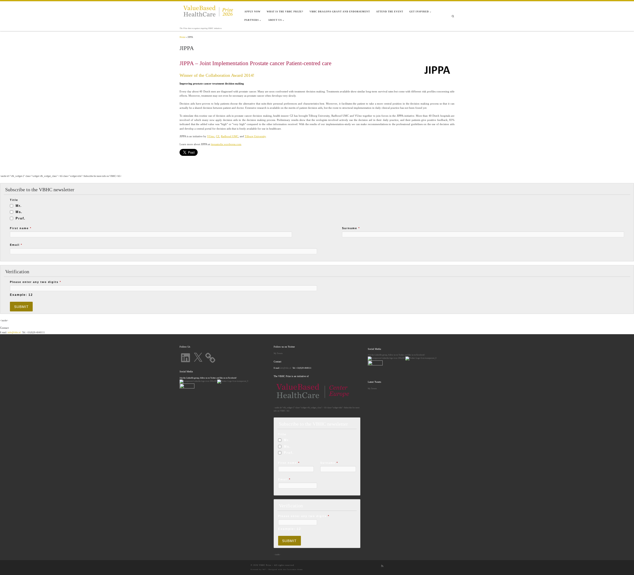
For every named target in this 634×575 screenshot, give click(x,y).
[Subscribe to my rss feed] (382, 566)
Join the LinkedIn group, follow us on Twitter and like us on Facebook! (396, 355)
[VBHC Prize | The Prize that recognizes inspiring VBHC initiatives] (208, 14)
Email (16, 244)
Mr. (19, 206)
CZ (217, 136)
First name (20, 228)
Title (14, 199)
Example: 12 (21, 294)
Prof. (21, 218)
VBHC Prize (265, 565)
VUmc (210, 136)
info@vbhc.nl (14, 332)
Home (182, 37)
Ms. (19, 212)
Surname (351, 228)
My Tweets (278, 353)
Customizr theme (295, 570)
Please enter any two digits (35, 281)
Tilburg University (255, 136)
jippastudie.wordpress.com (226, 144)
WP (264, 570)
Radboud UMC (229, 136)
